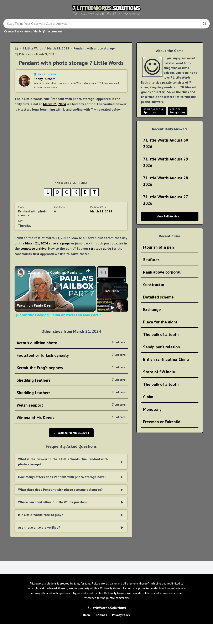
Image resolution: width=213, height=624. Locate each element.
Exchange (152, 309)
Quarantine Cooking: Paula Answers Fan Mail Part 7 (54, 272)
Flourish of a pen (158, 247)
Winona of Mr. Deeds (71, 417)
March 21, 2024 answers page (47, 243)
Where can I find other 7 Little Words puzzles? (52, 502)
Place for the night (160, 322)
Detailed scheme (158, 297)
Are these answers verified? (39, 527)
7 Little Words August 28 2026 (165, 181)
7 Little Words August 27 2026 (165, 200)
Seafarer (151, 259)
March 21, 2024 (58, 48)
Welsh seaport (71, 405)
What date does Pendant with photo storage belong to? (60, 489)
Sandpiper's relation (161, 347)
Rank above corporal (162, 272)
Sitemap (101, 615)
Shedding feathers (71, 380)
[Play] (99, 279)
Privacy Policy (121, 615)
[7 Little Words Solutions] (106, 10)
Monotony (152, 409)
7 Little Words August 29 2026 (165, 162)
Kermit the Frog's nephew (71, 367)
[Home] (16, 48)
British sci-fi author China (166, 359)
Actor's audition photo (71, 342)
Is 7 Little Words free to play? (40, 515)
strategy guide (100, 248)
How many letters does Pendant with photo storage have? (62, 477)
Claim (148, 397)
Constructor (153, 284)
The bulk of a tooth (161, 334)
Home (87, 615)
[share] (87, 270)
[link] (21, 272)
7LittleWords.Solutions (106, 607)
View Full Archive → (170, 216)
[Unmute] (104, 279)
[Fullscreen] (123, 279)
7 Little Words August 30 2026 (165, 143)
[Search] (204, 23)
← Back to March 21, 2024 (71, 433)
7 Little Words (33, 48)
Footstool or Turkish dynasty (71, 355)
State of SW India (159, 372)
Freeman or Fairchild (161, 421)
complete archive (34, 248)
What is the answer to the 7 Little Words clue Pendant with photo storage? (63, 461)
